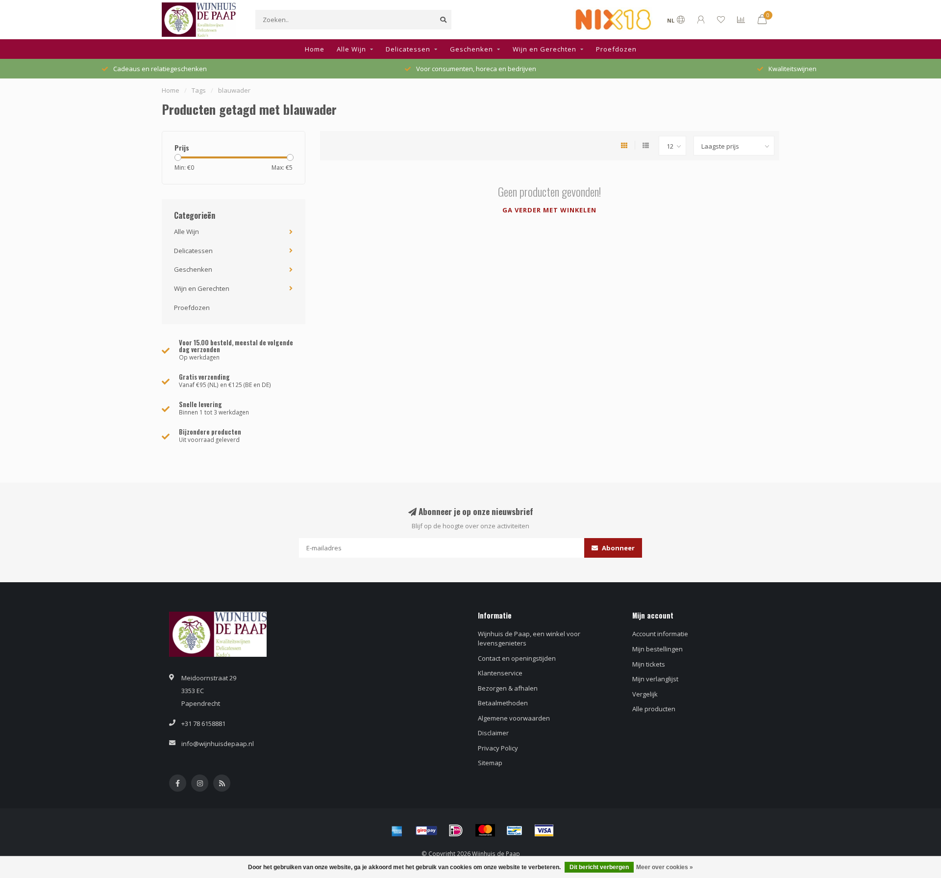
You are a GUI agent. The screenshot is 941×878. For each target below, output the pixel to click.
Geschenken (471, 49)
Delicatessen (408, 49)
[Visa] (544, 830)
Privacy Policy (498, 748)
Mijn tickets (648, 664)
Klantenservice (500, 673)
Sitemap (490, 762)
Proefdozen (616, 49)
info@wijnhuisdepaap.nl (217, 743)
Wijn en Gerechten (544, 49)
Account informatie (660, 633)
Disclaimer (493, 732)
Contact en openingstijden (517, 658)
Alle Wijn (351, 49)
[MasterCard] (485, 830)
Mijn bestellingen (657, 649)
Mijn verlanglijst (655, 678)
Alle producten (653, 708)
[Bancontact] (514, 830)
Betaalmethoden (503, 702)
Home (314, 49)
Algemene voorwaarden (514, 718)
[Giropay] (426, 830)
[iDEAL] (456, 830)
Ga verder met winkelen (549, 210)
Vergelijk (645, 694)
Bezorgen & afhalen (508, 688)
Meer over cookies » (664, 867)
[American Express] (397, 830)
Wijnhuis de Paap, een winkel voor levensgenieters (529, 638)
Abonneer (617, 547)
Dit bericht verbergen (599, 867)
